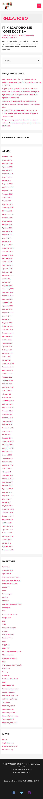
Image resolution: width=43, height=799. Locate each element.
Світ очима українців (10, 695)
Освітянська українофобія (12, 665)
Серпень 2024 (7, 218)
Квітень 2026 (7, 170)
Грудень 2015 (7, 546)
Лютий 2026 (6, 177)
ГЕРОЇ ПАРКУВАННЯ (9, 614)
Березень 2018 (7, 465)
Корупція (26, 35)
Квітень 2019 (7, 424)
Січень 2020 (6, 394)
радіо (4, 682)
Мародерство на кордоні (11, 651)
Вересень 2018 (7, 448)
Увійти (4, 740)
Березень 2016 (7, 536)
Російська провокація (10, 689)
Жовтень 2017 (7, 475)
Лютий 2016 (6, 540)
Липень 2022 (7, 302)
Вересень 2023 (7, 255)
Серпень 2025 (7, 191)
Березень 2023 (7, 275)
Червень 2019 (7, 418)
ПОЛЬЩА (5, 675)
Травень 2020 (7, 380)
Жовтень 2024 (7, 211)
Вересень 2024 (7, 214)
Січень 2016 (6, 543)
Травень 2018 (7, 458)
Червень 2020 (7, 377)
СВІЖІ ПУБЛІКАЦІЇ (9, 692)
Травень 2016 (7, 529)
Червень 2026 (7, 163)
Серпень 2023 (7, 258)
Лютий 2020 (6, 391)
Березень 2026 (7, 174)
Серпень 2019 (7, 411)
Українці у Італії (8, 709)
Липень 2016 (7, 523)
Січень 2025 (6, 201)
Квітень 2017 (7, 492)
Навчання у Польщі (9, 658)
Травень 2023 (7, 269)
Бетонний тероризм (9, 584)
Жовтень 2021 (7, 329)
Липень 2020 (7, 374)
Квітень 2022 (7, 309)
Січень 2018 (6, 472)
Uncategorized (7, 570)
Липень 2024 (7, 221)
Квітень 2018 (7, 462)
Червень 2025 (7, 194)
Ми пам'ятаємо (8, 655)
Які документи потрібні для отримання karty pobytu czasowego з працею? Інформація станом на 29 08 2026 (21, 82)
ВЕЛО (4, 590)
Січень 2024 (6, 241)
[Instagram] (29, 792)
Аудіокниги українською (11, 580)
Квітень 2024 (7, 231)
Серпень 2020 (7, 370)
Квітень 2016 (7, 533)
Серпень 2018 (7, 451)
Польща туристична (10, 678)
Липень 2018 (7, 455)
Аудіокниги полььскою (10, 577)
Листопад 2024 (8, 207)
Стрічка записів (8, 743)
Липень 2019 (7, 414)
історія (5, 631)
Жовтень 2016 (7, 513)
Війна (4, 611)
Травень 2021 (7, 346)
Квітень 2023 (7, 272)
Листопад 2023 (8, 248)
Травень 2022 (7, 306)
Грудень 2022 (7, 285)
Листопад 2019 (8, 401)
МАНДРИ (5, 648)
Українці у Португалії (10, 716)
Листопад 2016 (8, 509)
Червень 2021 (7, 343)
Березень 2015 (7, 550)
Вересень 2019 (7, 407)
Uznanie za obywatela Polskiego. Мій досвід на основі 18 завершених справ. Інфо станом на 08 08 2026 (21, 104)
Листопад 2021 (8, 326)
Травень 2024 (7, 228)
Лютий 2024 (6, 238)
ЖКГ (4, 621)
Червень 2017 (7, 485)
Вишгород (6, 607)
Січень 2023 (6, 282)
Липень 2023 (7, 262)
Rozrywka (5, 567)
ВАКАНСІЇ (6, 587)
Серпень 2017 (7, 482)
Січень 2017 (6, 502)
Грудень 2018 (7, 438)
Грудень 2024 (7, 204)
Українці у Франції (9, 723)
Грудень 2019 (7, 397)
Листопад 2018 (8, 441)
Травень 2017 (7, 489)
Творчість (6, 702)
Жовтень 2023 (7, 252)
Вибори (5, 597)
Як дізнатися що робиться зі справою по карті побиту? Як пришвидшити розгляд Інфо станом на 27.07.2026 (21, 123)
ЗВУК (4, 624)
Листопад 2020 (8, 363)
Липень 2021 (7, 340)
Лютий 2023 (6, 279)
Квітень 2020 (7, 384)
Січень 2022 (6, 319)
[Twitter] (21, 792)
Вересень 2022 (7, 296)
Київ (20, 35)
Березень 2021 (7, 353)
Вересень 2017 (7, 479)
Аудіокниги (6, 573)
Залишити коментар (10, 35)
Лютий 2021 (6, 357)
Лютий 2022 (6, 316)
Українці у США (8, 719)
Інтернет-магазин (9, 628)
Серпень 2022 (7, 299)
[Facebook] (14, 792)
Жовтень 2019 (7, 404)
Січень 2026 (6, 180)
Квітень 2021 (7, 350)
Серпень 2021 (7, 336)
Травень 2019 (7, 421)
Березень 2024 (7, 235)
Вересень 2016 (7, 516)
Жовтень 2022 (7, 292)
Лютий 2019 (6, 431)
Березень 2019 (7, 428)
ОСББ (4, 662)
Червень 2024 (7, 224)
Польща (5, 672)
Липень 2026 (7, 160)
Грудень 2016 (7, 506)
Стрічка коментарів (9, 746)
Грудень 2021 (7, 323)
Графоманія (6, 618)
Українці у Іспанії (8, 706)
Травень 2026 (7, 167)
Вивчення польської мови (12, 604)
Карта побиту (7, 638)
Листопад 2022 (8, 289)
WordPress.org (7, 750)
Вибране (5, 601)
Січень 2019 (6, 435)
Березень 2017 (7, 496)
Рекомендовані (8, 685)
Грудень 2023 (7, 245)
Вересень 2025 (7, 187)
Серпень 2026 (7, 157)
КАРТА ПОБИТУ (8, 635)
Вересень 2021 (7, 333)
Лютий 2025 (6, 197)
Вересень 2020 (7, 367)
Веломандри (7, 594)
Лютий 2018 (6, 468)
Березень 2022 (7, 313)
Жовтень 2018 (7, 445)
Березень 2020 (7, 387)
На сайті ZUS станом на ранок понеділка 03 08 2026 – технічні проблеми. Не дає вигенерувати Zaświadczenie (20, 113)
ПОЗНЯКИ (6, 668)
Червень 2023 (7, 265)
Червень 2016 (7, 526)
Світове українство (9, 699)
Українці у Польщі (9, 712)
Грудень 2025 (7, 184)
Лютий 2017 (6, 499)
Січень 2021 (6, 360)
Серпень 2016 (7, 519)
